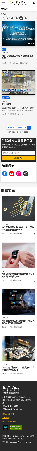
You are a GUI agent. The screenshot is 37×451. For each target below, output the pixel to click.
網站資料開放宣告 (9, 421)
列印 (26, 18)
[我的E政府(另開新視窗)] (5, 427)
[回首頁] (18, 3)
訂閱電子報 (18, 158)
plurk (12, 18)
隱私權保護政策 (8, 414)
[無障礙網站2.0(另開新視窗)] (16, 427)
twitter (8, 18)
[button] (34, 3)
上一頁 (19, 127)
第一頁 (11, 127)
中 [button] (21, 18)
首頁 (4, 14)
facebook (3, 18)
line (16, 18)
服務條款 (5, 418)
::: (1, 13)
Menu (3, 3)
